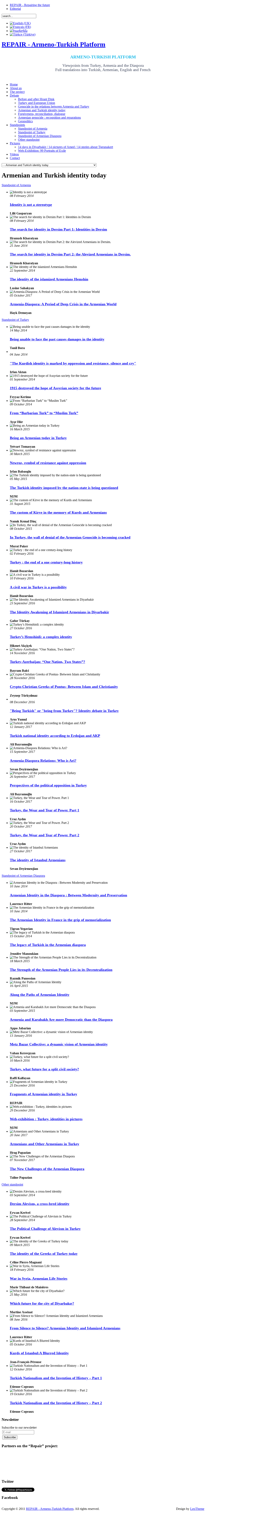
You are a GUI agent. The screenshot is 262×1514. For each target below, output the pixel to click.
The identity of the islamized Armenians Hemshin (49, 279)
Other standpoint (12, 1184)
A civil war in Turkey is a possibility (38, 587)
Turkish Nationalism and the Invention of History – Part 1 (56, 1378)
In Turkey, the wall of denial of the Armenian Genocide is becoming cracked (70, 537)
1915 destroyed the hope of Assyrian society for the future (55, 388)
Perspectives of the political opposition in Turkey (48, 785)
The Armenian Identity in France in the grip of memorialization (60, 920)
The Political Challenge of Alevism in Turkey (45, 1229)
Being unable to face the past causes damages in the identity (57, 339)
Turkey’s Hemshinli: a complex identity (41, 637)
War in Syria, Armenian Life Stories (38, 1278)
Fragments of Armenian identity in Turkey (43, 1094)
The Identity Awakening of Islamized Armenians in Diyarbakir (59, 612)
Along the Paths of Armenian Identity (39, 995)
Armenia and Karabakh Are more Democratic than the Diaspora (61, 1020)
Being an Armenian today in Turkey (38, 438)
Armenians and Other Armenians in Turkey (44, 1144)
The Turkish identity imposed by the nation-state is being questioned (64, 488)
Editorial (15, 8)
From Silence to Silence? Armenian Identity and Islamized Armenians (65, 1328)
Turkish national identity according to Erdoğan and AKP (55, 736)
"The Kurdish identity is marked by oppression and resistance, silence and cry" (73, 363)
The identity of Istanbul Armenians (38, 860)
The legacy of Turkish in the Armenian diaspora (48, 945)
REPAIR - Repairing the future (30, 5)
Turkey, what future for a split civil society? (44, 1069)
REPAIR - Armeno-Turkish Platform (49, 1509)
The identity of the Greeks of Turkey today (44, 1254)
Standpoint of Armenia (16, 185)
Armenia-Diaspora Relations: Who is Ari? (43, 761)
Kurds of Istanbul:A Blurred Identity (39, 1353)
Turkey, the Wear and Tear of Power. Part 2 (44, 835)
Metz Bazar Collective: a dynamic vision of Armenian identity (59, 1044)
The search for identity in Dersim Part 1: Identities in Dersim (58, 229)
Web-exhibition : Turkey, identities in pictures (46, 1119)
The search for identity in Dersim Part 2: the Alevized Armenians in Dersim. (70, 254)
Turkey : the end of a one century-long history (46, 562)
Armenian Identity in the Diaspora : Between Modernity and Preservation (68, 895)
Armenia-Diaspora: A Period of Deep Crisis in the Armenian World (63, 304)
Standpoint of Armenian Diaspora (23, 875)
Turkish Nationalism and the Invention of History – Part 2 (56, 1403)
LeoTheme (197, 1509)
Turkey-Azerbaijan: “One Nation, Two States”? (47, 662)
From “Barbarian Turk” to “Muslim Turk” (44, 413)
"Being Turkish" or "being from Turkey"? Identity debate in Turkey (64, 711)
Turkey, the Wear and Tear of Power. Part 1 (44, 810)
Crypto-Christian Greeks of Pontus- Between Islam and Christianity (64, 687)
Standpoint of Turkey (15, 319)
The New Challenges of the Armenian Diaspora (47, 1169)
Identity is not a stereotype (31, 205)
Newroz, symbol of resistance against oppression (48, 463)
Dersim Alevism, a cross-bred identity (39, 1204)
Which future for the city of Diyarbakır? (42, 1303)
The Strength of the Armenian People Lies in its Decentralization (61, 970)
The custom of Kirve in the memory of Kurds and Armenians (58, 512)
